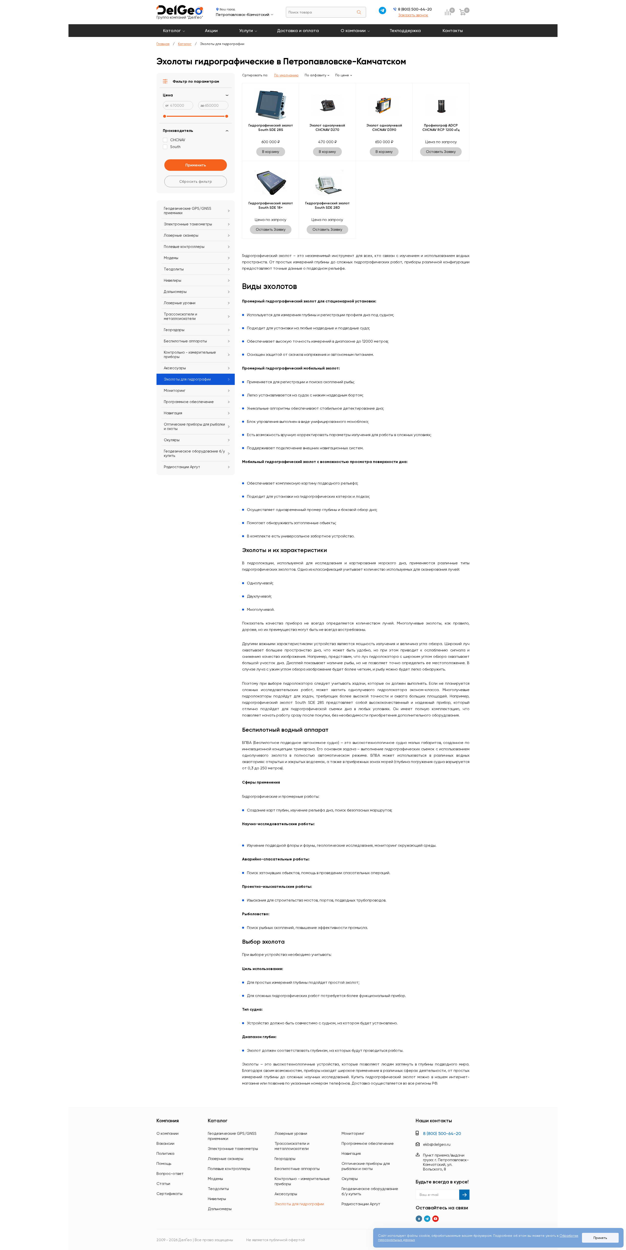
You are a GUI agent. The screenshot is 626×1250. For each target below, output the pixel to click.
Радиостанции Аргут (182, 467)
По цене (342, 75)
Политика (165, 1153)
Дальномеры (175, 291)
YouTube (435, 1218)
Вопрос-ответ (170, 1173)
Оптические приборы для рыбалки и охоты (194, 426)
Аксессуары (175, 368)
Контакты (453, 30)
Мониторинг (174, 390)
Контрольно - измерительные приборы (190, 354)
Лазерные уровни (179, 303)
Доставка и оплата (298, 30)
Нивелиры (172, 280)
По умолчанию (286, 75)
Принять (600, 1238)
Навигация (173, 413)
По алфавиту (315, 75)
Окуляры (171, 440)
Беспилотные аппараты (185, 341)
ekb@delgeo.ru (436, 1144)
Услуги (246, 30)
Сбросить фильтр (195, 181)
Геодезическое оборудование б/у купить (194, 453)
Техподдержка (405, 30)
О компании (353, 30)
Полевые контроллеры (184, 246)
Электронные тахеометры (188, 224)
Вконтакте (419, 1218)
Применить (195, 165)
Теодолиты (174, 269)
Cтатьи (163, 1183)
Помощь (163, 1163)
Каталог (172, 30)
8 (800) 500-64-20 (415, 9)
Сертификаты (169, 1193)
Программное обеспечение (189, 402)
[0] (448, 12)
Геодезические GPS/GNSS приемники (187, 210)
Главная (162, 44)
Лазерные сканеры (181, 235)
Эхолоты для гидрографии (187, 379)
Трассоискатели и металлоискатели (180, 316)
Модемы (171, 258)
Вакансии (165, 1143)
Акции (211, 30)
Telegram (427, 1218)
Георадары (174, 330)
